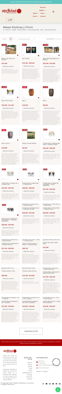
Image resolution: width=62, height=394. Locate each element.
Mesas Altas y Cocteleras (13, 113)
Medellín (16, 70)
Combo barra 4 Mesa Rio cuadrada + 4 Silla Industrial (51, 184)
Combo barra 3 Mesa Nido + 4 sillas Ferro (30, 184)
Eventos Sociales (11, 70)
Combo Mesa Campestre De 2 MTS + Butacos (30, 302)
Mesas (3, 71)
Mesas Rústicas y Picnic (50, 29)
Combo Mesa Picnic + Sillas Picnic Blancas (51, 302)
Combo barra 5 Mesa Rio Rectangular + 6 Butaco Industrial (9, 220)
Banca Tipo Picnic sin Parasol (8, 59)
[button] (42, 10)
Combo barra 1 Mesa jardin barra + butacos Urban (51, 144)
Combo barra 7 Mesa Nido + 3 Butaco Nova (51, 208)
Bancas (11, 281)
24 (57, 39)
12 (55, 39)
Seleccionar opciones (8, 66)
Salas (58, 260)
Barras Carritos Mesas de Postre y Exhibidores (51, 70)
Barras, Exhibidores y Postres (28, 72)
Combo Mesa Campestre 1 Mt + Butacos (10, 302)
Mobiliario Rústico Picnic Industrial (31, 77)
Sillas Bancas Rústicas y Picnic (30, 161)
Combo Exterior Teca (8, 271)
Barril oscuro (6, 143)
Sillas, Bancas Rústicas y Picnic (11, 73)
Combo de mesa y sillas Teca (50, 243)
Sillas (3, 72)
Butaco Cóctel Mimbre (29, 143)
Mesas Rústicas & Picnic (33, 74)
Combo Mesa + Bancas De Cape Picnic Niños (51, 272)
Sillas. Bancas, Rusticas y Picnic (30, 163)
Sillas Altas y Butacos (30, 160)
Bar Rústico (26, 58)
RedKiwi (16, 71)
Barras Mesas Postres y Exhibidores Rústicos (30, 69)
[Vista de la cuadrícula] (10, 39)
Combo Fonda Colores (29, 271)
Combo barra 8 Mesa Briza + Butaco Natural (10, 244)
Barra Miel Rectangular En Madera (51, 59)
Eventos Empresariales (7, 70)
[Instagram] (43, 383)
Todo (59, 39)
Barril (24, 100)
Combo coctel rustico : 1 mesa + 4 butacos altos (30, 244)
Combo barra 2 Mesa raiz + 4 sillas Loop (10, 184)
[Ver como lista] (14, 39)
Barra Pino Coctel (7, 100)
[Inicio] (3, 29)
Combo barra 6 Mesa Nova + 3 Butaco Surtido (30, 208)
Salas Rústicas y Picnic (50, 261)
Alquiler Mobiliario (5, 69)
